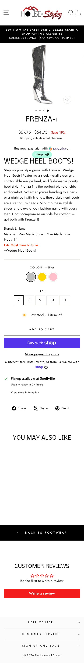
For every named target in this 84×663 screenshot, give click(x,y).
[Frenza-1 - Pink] (23, 497)
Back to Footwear (45, 533)
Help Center (41, 622)
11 (64, 300)
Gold (42, 277)
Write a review (42, 593)
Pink (53, 277)
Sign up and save (41, 646)
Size (42, 291)
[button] (42, 152)
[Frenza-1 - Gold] (18, 497)
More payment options (42, 354)
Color (42, 267)
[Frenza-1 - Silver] (13, 497)
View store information (25, 392)
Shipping (26, 138)
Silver (30, 277)
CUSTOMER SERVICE (41, 634)
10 (52, 300)
